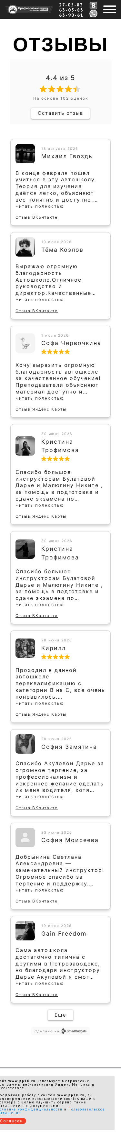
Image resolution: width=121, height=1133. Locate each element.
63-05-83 (71, 10)
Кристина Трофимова (60, 445)
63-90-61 (71, 15)
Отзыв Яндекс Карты (40, 409)
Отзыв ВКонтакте (36, 217)
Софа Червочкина (71, 343)
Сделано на (47, 1031)
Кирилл (53, 648)
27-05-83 (71, 5)
